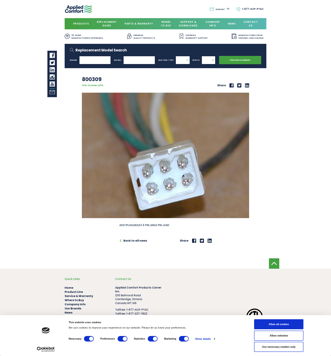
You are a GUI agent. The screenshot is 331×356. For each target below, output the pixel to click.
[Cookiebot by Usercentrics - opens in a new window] (46, 349)
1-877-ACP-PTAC (137, 309)
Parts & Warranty (139, 23)
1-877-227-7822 (136, 313)
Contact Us (251, 23)
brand (73, 60)
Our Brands (73, 308)
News (232, 23)
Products (81, 23)
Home (69, 288)
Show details (203, 338)
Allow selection (279, 335)
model (117, 60)
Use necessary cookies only (278, 346)
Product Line (74, 292)
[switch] (122, 339)
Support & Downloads (188, 23)
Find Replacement (240, 60)
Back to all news (135, 241)
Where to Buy (166, 23)
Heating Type (166, 60)
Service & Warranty (79, 296)
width (195, 60)
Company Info (213, 23)
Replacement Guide (107, 23)
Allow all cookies (279, 324)
